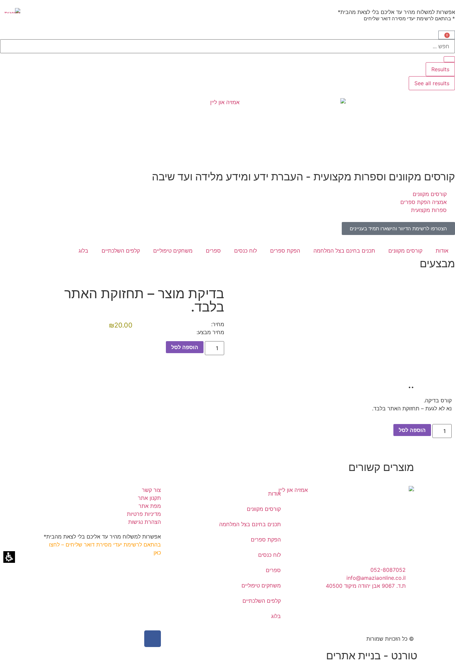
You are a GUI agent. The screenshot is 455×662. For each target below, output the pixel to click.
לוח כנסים (245, 250)
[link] (398, 228)
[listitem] (354, 555)
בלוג (83, 250)
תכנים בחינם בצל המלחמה (344, 250)
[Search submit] (449, 59)
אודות (442, 250)
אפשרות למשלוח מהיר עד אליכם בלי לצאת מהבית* (396, 12)
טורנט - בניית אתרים (371, 655)
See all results (431, 83)
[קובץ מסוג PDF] (10, 10)
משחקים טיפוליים (173, 250)
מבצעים (437, 263)
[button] (446, 35)
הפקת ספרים (285, 250)
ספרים (213, 250)
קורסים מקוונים (405, 250)
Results (440, 69)
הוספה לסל (184, 347)
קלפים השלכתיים (121, 250)
